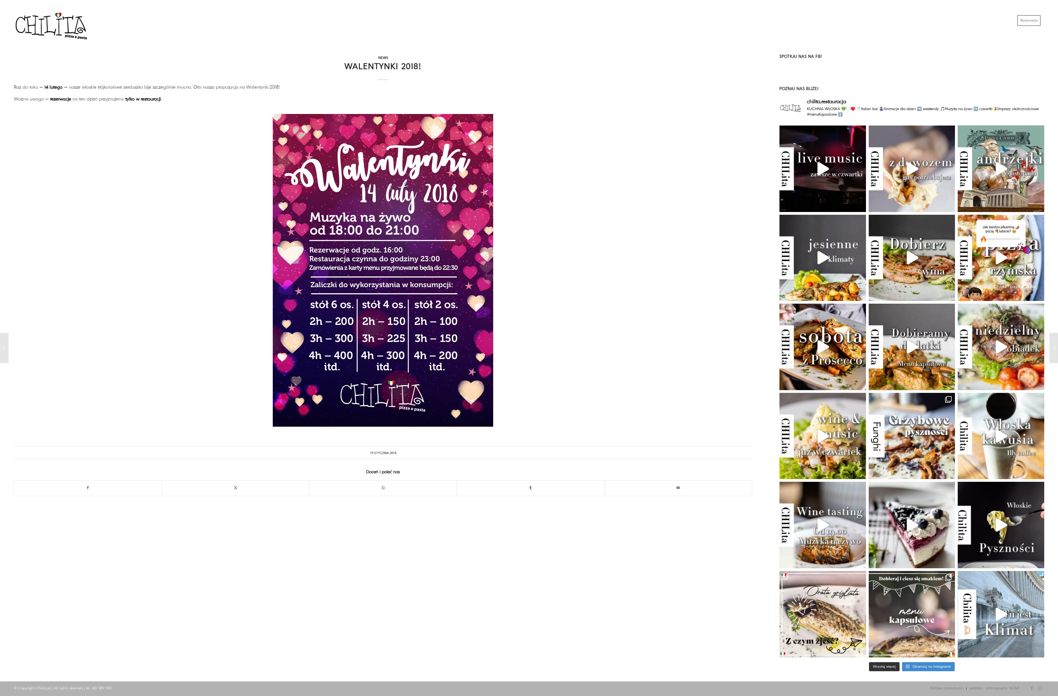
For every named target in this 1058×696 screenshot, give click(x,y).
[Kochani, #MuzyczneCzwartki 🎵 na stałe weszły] (822, 436)
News (383, 57)
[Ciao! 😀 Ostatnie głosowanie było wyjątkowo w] (912, 525)
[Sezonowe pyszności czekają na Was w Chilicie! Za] (1001, 614)
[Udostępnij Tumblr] (530, 488)
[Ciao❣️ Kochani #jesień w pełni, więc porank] (1001, 258)
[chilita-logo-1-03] (55, 20)
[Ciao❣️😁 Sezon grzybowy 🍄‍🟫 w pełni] (912, 347)
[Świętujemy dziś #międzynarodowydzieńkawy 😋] (1001, 436)
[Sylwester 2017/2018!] (4, 348)
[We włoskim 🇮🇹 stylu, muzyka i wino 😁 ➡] (822, 525)
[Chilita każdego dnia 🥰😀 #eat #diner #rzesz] (1001, 525)
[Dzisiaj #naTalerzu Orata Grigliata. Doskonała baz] (822, 614)
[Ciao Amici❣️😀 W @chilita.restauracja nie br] (822, 258)
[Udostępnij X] (235, 488)
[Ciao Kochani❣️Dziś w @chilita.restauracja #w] (912, 258)
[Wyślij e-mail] (678, 488)
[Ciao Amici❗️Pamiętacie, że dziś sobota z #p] (822, 347)
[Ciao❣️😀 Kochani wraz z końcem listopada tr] (1001, 169)
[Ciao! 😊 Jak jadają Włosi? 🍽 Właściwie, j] (912, 614)
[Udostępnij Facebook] (88, 488)
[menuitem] (1029, 20)
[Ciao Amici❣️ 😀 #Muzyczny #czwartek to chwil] (822, 169)
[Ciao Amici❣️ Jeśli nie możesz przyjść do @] (912, 169)
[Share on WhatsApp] (383, 488)
